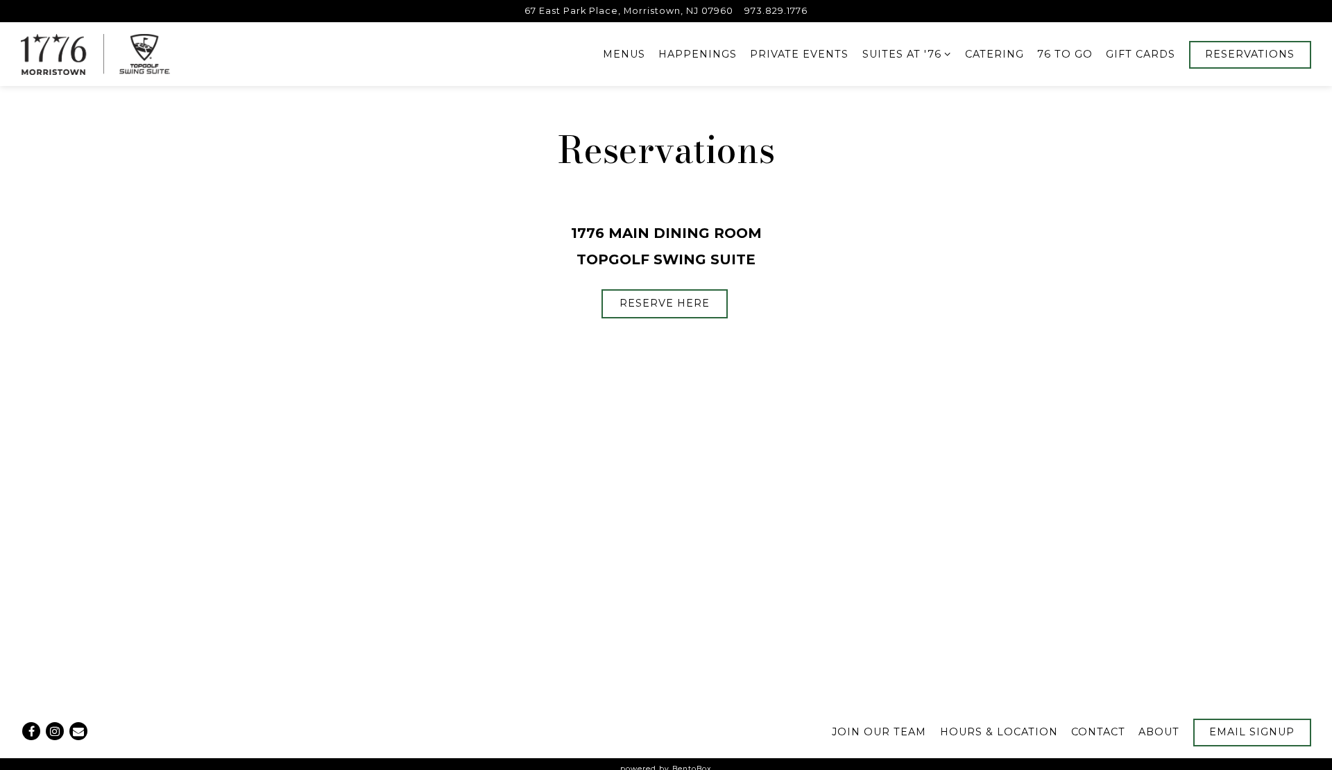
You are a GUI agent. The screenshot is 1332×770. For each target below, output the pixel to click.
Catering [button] (994, 54)
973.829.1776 (776, 11)
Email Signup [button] (1252, 732)
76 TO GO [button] (1065, 54)
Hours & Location (999, 732)
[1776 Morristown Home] (96, 53)
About (1158, 732)
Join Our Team (879, 732)
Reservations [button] (1250, 54)
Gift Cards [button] (1140, 54)
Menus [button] (624, 54)
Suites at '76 (907, 53)
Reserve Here (665, 303)
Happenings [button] (697, 54)
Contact (1098, 732)
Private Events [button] (799, 54)
